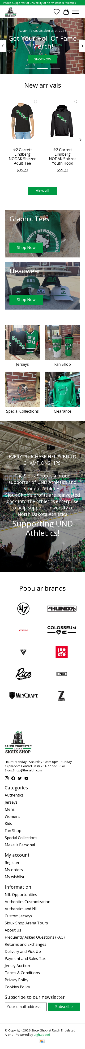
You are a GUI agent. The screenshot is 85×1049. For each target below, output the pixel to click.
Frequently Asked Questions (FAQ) (35, 937)
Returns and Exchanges (25, 944)
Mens (10, 809)
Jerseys (22, 364)
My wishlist (14, 876)
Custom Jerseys (18, 915)
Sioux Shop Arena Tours (26, 923)
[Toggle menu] (75, 12)
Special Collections (22, 411)
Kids (8, 823)
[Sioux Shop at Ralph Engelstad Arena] (11, 12)
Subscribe (64, 1006)
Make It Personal (20, 844)
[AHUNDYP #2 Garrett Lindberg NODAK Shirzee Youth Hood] (62, 121)
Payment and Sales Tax (25, 958)
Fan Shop (62, 364)
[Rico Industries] (23, 674)
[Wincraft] (23, 696)
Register (12, 862)
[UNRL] (61, 674)
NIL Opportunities (21, 894)
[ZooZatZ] (61, 696)
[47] (23, 609)
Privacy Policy (16, 979)
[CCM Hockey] (23, 630)
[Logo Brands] (61, 652)
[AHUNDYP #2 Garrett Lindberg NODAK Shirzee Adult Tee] (22, 121)
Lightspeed (42, 1034)
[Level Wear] (23, 652)
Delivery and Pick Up (23, 951)
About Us (13, 930)
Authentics (14, 795)
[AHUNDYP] (61, 609)
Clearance (62, 411)
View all (42, 190)
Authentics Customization (27, 901)
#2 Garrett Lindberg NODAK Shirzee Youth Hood (62, 156)
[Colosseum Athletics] (61, 630)
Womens (12, 816)
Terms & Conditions (22, 972)
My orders (14, 869)
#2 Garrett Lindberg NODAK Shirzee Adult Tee (22, 156)
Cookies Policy (17, 987)
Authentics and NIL (21, 908)
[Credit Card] (42, 1042)
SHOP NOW (42, 59)
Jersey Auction (17, 965)
